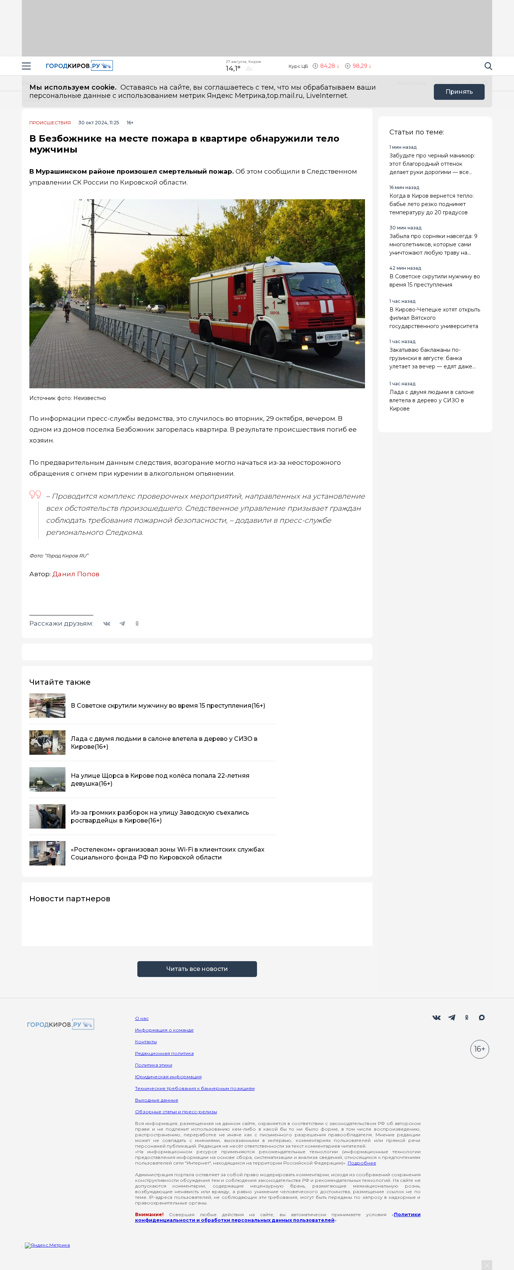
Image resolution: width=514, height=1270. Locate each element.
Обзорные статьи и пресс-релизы (176, 1111)
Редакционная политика (164, 1053)
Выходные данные (156, 1100)
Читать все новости (197, 968)
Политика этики (153, 1065)
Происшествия (50, 122)
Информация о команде (164, 1030)
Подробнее (362, 1163)
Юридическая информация (168, 1076)
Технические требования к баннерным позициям (195, 1088)
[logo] (59, 1024)
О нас (142, 1018)
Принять (459, 91)
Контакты (146, 1041)
